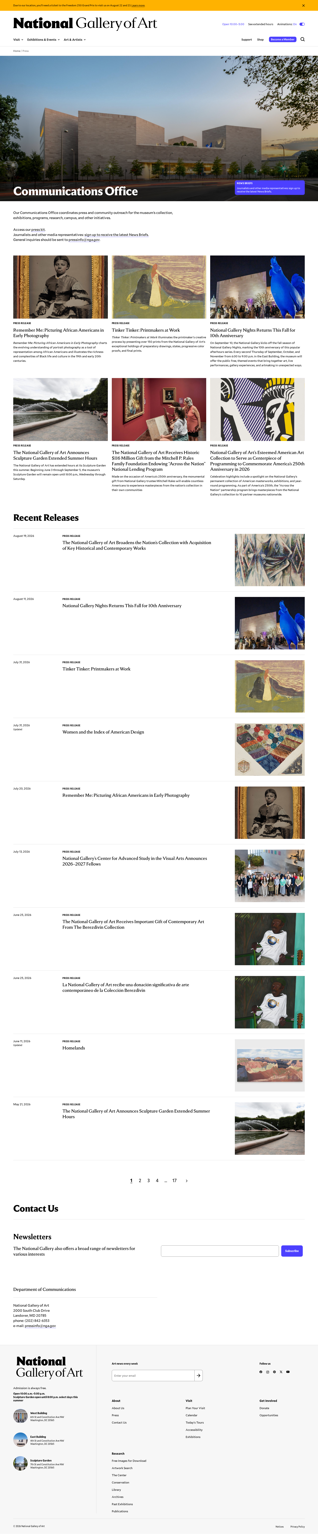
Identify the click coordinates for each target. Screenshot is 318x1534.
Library (116, 1490)
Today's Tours (195, 1422)
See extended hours (260, 24)
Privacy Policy (298, 1526)
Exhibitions (193, 1437)
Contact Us (119, 1422)
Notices (280, 1526)
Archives (117, 1497)
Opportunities (269, 1415)
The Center (119, 1475)
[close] (303, 5)
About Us (118, 1408)
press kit (38, 229)
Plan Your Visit (195, 1408)
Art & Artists (73, 39)
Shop (260, 39)
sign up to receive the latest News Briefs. (116, 234)
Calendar (191, 1415)
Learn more (138, 5)
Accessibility (194, 1430)
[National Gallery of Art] (48, 1366)
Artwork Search (122, 1468)
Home (16, 50)
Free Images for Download (129, 1461)
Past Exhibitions (122, 1504)
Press (115, 1415)
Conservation (120, 1482)
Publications (120, 1511)
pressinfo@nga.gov (84, 239)
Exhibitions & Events (41, 39)
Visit (16, 39)
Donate (264, 1408)
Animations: (287, 24)
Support (246, 39)
